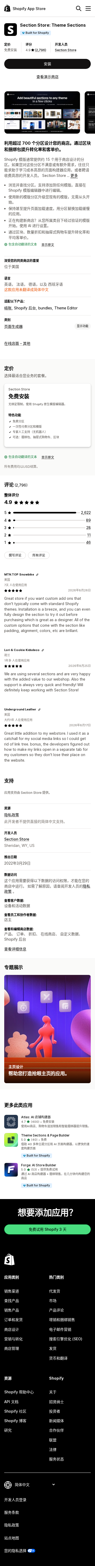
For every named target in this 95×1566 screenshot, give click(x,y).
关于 (52, 1392)
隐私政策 (11, 815)
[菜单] (88, 8)
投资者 (54, 1411)
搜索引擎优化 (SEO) (65, 1339)
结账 (8, 308)
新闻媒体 (56, 1420)
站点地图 (11, 1538)
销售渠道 (11, 1291)
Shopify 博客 (15, 1420)
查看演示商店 (47, 76)
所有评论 (38, 555)
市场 (52, 1300)
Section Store (65, 50)
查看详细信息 (15, 949)
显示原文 (47, 245)
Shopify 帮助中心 (19, 1392)
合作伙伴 (56, 1430)
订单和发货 (13, 1319)
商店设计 (11, 1329)
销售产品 (11, 1310)
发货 (52, 1348)
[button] (47, 1122)
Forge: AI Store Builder (38, 1165)
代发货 (54, 1291)
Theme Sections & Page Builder (45, 1135)
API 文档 (11, 1401)
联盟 (52, 1440)
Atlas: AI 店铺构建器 (36, 1117)
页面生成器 (13, 326)
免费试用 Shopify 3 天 (47, 1229)
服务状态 (56, 1459)
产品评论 (56, 1310)
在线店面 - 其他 (17, 343)
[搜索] (78, 8)
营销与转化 (13, 1339)
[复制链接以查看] (37, 575)
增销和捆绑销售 (62, 1319)
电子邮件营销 (60, 1329)
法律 (52, 1449)
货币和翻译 (58, 1358)
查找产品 (11, 1300)
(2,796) (40, 50)
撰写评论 (15, 555)
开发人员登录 (15, 1499)
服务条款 (11, 1512)
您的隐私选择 (15, 1550)
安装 (47, 64)
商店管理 (11, 1348)
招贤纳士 (56, 1401)
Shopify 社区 (15, 1411)
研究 (8, 1430)
